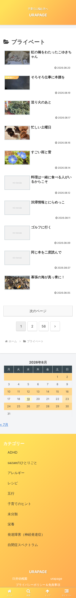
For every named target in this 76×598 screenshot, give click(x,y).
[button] (68, 537)
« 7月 (4, 424)
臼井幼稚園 (19, 578)
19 (28, 399)
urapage (56, 578)
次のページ (38, 311)
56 (44, 326)
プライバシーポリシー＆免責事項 (38, 584)
